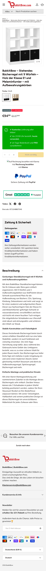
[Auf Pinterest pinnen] (19, 204)
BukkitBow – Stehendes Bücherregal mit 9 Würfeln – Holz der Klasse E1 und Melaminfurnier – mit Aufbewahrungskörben (22, 21)
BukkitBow (9, 565)
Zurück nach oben (23, 445)
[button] (42, 4)
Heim (4, 18)
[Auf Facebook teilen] (15, 204)
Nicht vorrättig (31, 155)
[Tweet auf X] (10, 204)
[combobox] (23, 11)
